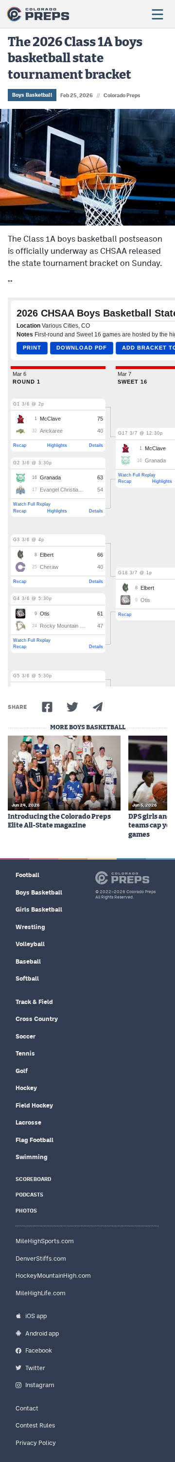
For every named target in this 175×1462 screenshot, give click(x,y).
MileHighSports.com (45, 1241)
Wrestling (30, 927)
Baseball (28, 961)
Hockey (26, 1088)
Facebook (38, 1350)
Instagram (39, 1385)
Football (27, 875)
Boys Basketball (32, 95)
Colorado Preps (122, 95)
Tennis (25, 1053)
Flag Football (34, 1140)
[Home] (38, 14)
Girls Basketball (39, 909)
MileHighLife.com (41, 1293)
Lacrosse (28, 1122)
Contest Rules (35, 1425)
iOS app (36, 1316)
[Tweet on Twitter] (72, 707)
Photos (26, 1211)
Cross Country (37, 1018)
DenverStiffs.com (41, 1258)
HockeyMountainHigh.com (53, 1275)
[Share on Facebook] (47, 707)
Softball (27, 978)
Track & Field (34, 1001)
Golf (22, 1070)
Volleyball (30, 944)
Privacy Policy (36, 1442)
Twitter (35, 1368)
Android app (42, 1333)
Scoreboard (33, 1179)
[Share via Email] (97, 707)
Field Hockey (34, 1105)
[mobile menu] (157, 14)
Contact (27, 1408)
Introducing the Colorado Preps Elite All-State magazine (59, 821)
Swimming (32, 1157)
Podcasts (29, 1195)
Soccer (25, 1036)
